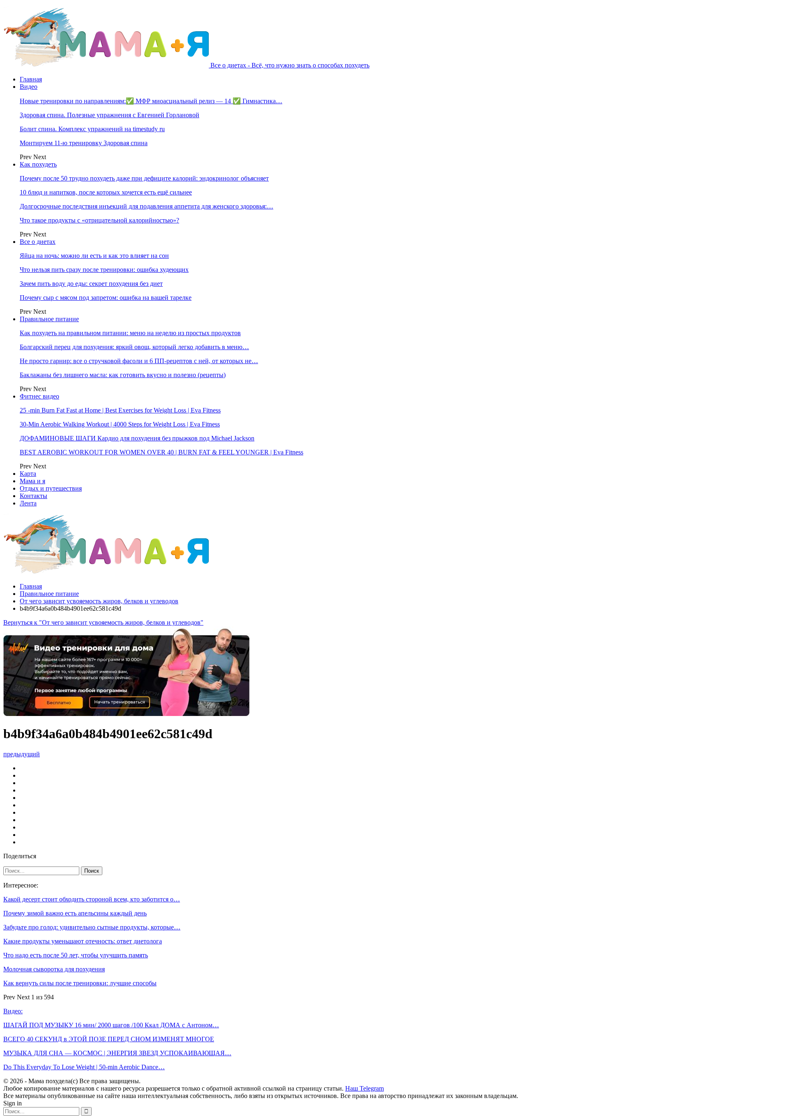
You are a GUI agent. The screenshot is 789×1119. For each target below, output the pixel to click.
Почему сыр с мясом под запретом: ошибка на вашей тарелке (105, 297)
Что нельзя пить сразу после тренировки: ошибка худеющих (104, 269)
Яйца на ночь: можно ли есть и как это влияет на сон (94, 255)
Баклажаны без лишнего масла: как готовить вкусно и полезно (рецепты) (123, 374)
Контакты (33, 495)
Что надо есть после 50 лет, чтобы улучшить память (75, 955)
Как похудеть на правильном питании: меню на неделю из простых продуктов (130, 332)
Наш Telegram (364, 1088)
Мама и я (32, 480)
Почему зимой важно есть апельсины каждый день (75, 913)
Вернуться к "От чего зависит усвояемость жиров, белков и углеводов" (103, 622)
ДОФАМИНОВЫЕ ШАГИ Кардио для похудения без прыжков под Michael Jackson (137, 438)
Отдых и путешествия (51, 488)
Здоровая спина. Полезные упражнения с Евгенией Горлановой (109, 114)
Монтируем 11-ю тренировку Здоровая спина (84, 142)
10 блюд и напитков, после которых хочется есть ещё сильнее (106, 192)
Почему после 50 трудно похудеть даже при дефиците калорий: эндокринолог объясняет (144, 178)
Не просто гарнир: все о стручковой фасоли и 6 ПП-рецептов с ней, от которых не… (139, 360)
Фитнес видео (39, 396)
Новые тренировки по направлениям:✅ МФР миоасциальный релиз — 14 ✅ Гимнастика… (151, 100)
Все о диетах (37, 241)
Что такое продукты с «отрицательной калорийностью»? (99, 220)
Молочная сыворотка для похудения (54, 969)
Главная (31, 79)
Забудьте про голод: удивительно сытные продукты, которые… (91, 927)
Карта (28, 473)
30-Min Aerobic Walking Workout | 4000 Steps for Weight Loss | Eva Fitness (120, 424)
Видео (28, 86)
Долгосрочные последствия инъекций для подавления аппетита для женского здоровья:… (146, 206)
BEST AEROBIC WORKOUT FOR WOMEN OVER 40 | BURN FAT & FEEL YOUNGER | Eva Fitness (161, 452)
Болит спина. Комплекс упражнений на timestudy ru (92, 128)
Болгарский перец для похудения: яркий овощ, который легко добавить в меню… (134, 346)
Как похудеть (38, 164)
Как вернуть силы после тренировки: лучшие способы (80, 983)
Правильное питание (49, 318)
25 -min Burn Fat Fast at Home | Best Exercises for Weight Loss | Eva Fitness (120, 410)
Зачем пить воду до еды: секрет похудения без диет (91, 283)
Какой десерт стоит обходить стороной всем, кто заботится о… (91, 899)
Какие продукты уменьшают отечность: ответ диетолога (82, 941)
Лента (28, 503)
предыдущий (21, 754)
